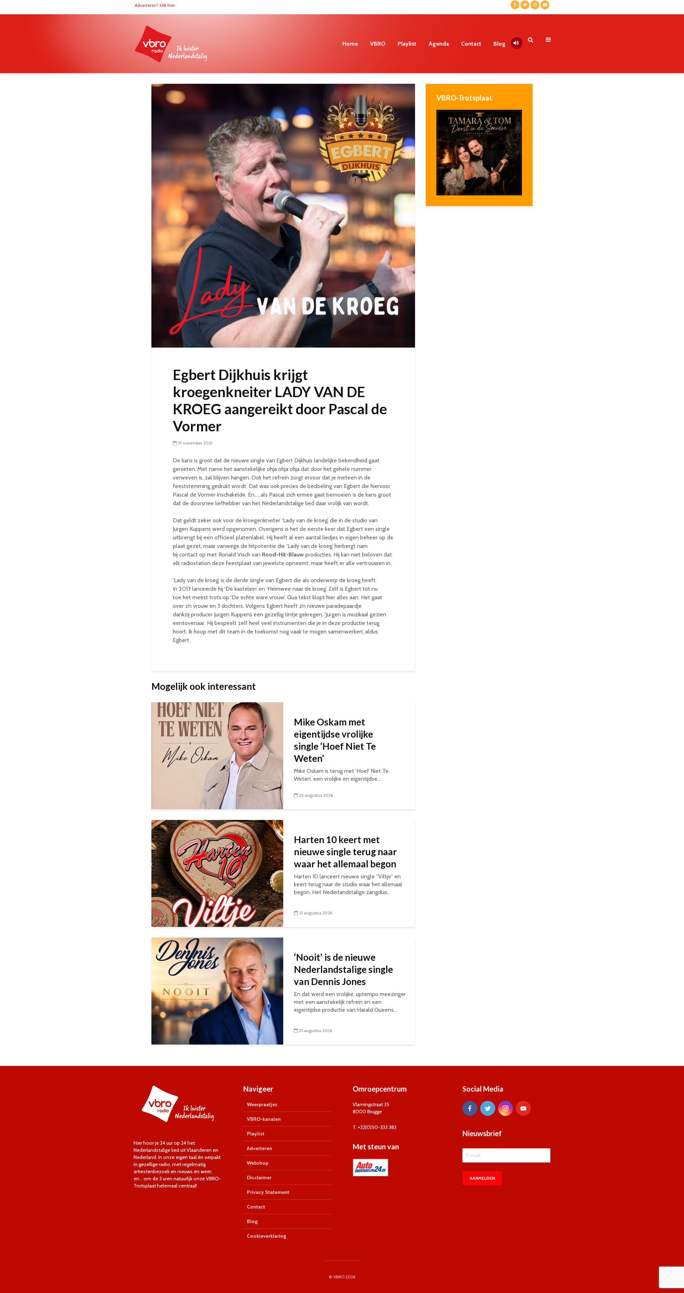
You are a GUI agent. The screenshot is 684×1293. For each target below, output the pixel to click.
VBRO (377, 43)
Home (350, 43)
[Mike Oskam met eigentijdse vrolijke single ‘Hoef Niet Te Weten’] (217, 755)
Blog (499, 43)
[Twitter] (487, 1108)
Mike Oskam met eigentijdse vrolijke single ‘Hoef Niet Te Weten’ (335, 740)
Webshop (257, 1163)
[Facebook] (469, 1108)
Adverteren (259, 1148)
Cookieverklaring (266, 1236)
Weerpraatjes (262, 1104)
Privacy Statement (268, 1192)
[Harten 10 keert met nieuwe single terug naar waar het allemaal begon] (217, 872)
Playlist (407, 43)
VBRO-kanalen (264, 1119)
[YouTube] (523, 1108)
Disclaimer (259, 1177)
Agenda (439, 43)
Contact (471, 43)
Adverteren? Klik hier (155, 5)
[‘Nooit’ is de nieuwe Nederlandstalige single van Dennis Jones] (217, 990)
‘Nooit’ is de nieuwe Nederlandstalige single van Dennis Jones (343, 969)
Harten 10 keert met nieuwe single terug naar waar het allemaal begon (345, 851)
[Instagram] (505, 1108)
